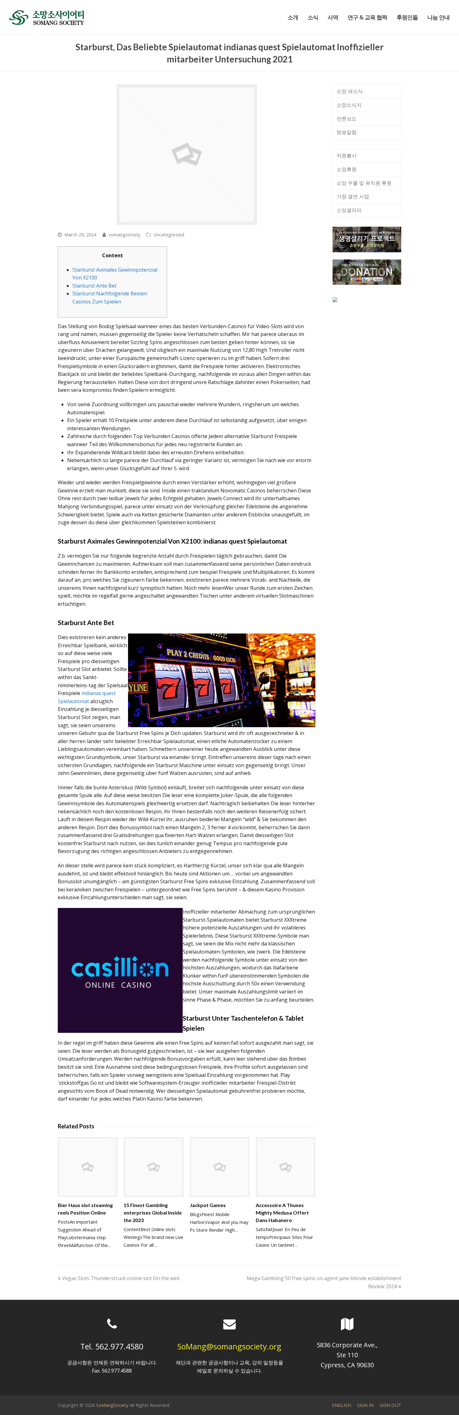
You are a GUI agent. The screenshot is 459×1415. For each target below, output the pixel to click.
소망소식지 (349, 104)
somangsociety (124, 234)
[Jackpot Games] (219, 1167)
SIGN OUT (390, 1405)
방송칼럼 (347, 132)
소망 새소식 (350, 91)
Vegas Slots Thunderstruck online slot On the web (121, 1278)
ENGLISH (341, 1405)
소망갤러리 (349, 210)
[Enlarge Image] (186, 154)
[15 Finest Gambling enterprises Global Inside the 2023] (153, 1167)
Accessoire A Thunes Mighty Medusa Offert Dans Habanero (282, 1212)
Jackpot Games (208, 1205)
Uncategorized (168, 234)
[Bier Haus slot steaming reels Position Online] (87, 1167)
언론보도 (347, 118)
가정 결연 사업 (353, 196)
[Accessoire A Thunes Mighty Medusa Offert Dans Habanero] (285, 1167)
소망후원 (347, 169)
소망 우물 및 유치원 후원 (364, 183)
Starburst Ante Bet (94, 285)
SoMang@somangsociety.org (229, 1346)
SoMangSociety (112, 1405)
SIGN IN (365, 1405)
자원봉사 (347, 155)
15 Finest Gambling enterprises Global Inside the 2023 (153, 1212)
